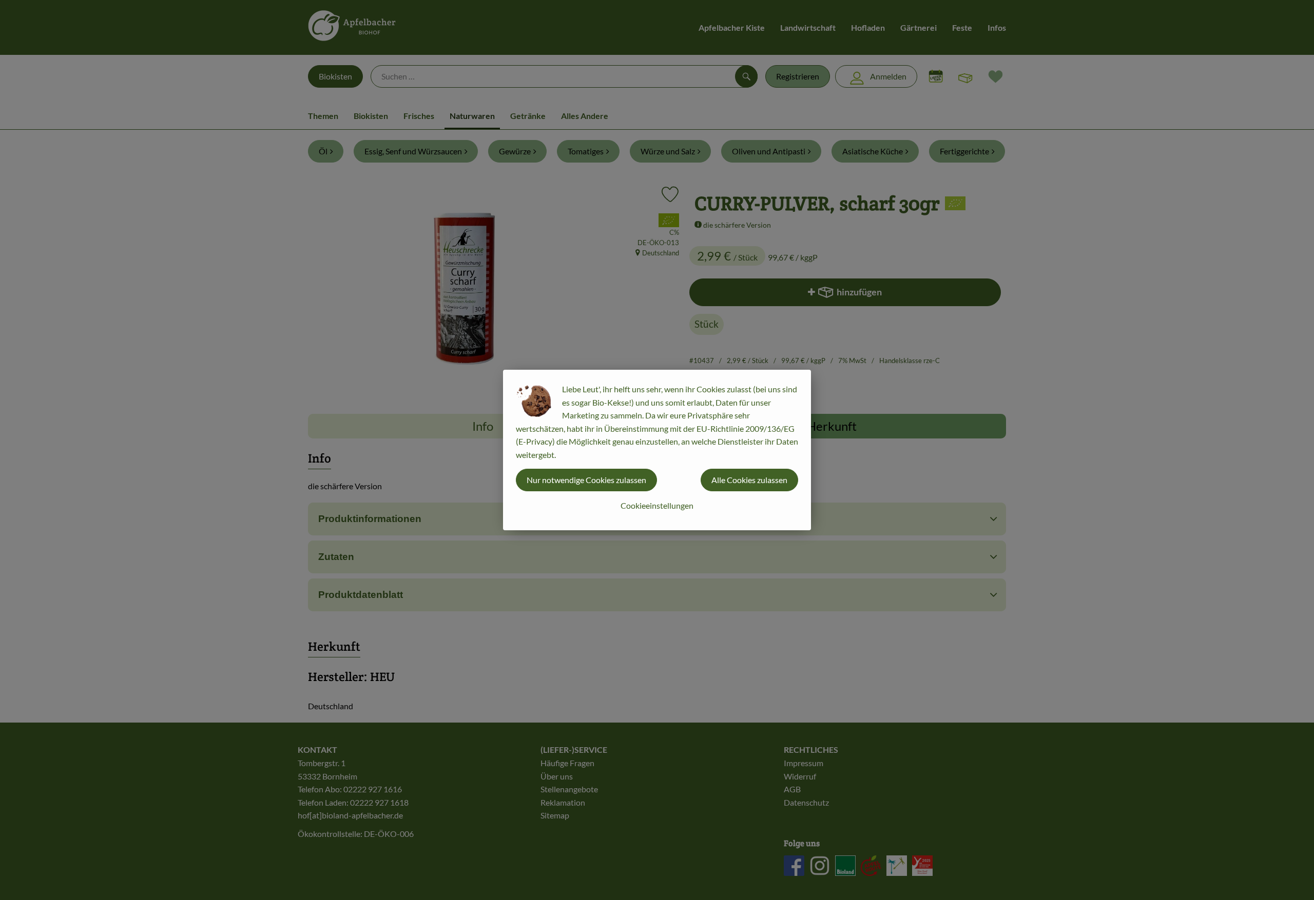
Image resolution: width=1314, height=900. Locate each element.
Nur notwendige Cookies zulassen (586, 480)
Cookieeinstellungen (657, 505)
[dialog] (657, 450)
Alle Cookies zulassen (749, 480)
